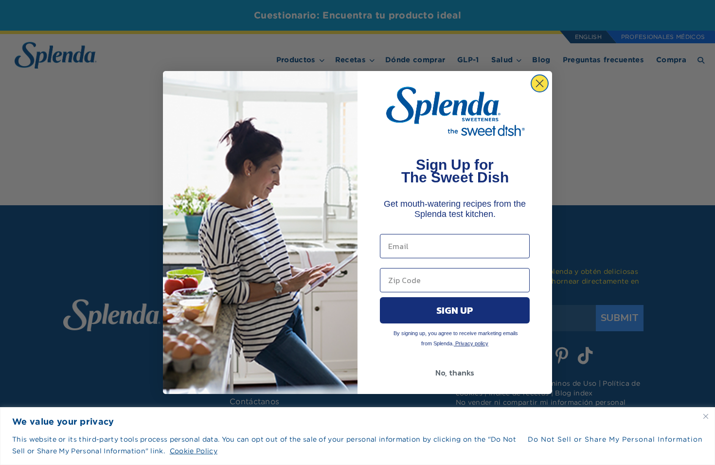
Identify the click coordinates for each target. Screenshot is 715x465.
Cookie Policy (193, 451)
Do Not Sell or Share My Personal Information (615, 439)
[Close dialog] (539, 83)
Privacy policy (471, 343)
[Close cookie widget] (705, 416)
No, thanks (454, 372)
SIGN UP (454, 310)
